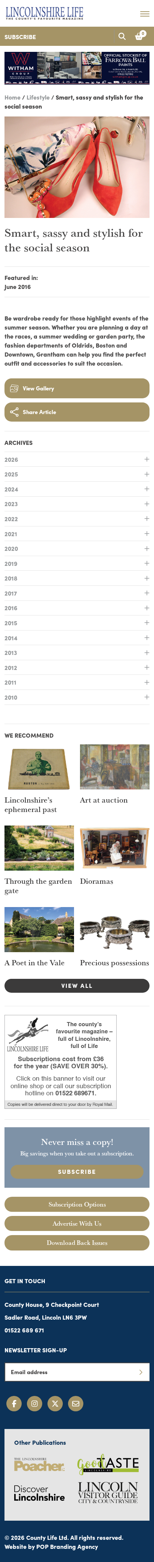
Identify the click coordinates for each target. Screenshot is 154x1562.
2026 (11, 459)
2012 (10, 667)
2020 (11, 548)
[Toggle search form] (121, 36)
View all (77, 985)
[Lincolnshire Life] (44, 12)
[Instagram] (34, 1403)
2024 (11, 489)
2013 (10, 652)
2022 (11, 518)
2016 (11, 607)
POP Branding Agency (67, 1546)
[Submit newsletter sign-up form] (141, 1372)
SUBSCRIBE (77, 1171)
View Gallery (38, 388)
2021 (10, 533)
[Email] (75, 1403)
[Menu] (145, 13)
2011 (10, 682)
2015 (10, 622)
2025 (11, 474)
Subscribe (20, 36)
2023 (11, 503)
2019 (11, 563)
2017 (10, 593)
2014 (11, 638)
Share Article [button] (39, 412)
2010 (10, 697)
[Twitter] (55, 1403)
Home (12, 97)
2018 (11, 578)
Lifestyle (38, 97)
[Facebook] (14, 1403)
